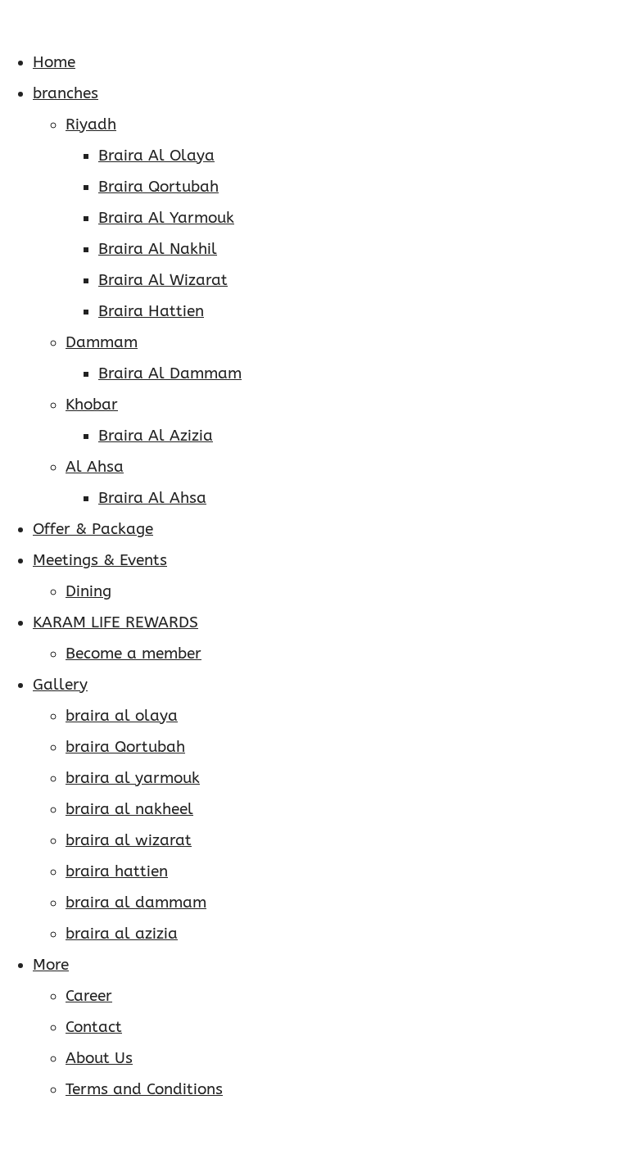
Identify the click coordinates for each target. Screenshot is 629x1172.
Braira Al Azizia (155, 436)
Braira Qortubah (158, 187)
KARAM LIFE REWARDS (115, 622)
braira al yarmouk (133, 778)
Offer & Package (93, 529)
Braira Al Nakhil (157, 249)
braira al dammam (136, 903)
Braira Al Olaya (156, 156)
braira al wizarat (129, 840)
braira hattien (117, 871)
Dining (88, 591)
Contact (94, 1027)
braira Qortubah (125, 747)
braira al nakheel (129, 809)
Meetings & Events (100, 560)
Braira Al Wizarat (163, 280)
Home (54, 62)
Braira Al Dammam (170, 373)
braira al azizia (122, 934)
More (51, 965)
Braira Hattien (151, 311)
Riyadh (91, 124)
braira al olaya (122, 716)
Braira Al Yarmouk (166, 218)
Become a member (133, 654)
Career (89, 996)
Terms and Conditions (144, 1089)
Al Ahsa (95, 467)
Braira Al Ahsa (152, 498)
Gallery (60, 685)
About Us (99, 1058)
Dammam (102, 342)
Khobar (92, 405)
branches (65, 93)
